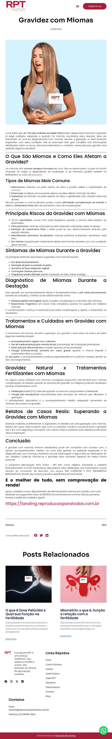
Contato (50, 691)
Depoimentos (53, 687)
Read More (11, 639)
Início (48, 660)
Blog (48, 696)
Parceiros (50, 682)
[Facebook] (6, 681)
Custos (49, 669)
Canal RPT (51, 678)
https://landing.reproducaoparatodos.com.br (52, 503)
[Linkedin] (22, 681)
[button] (77, 6)
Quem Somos (53, 673)
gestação (37, 174)
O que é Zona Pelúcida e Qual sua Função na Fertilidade (26, 614)
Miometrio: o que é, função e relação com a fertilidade (82, 614)
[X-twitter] (17, 681)
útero (60, 168)
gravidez (91, 241)
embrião (15, 190)
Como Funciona (54, 664)
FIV (33, 391)
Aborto (15, 220)
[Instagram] (11, 681)
